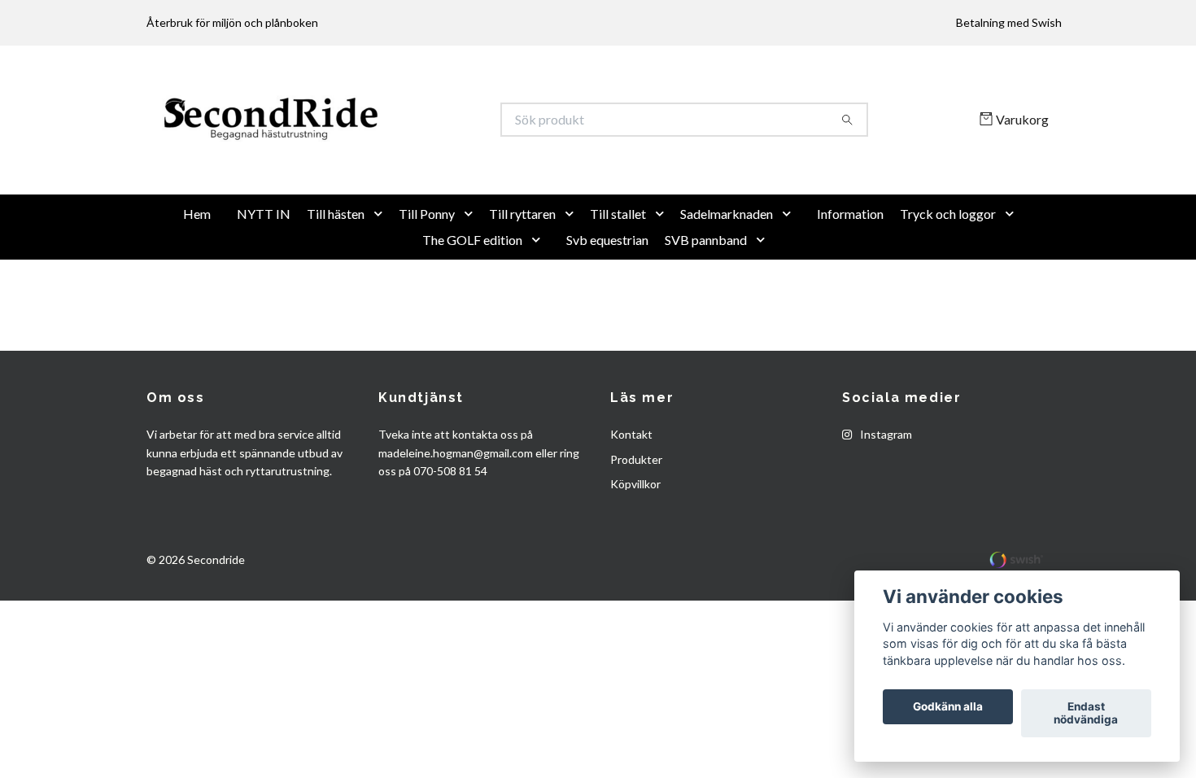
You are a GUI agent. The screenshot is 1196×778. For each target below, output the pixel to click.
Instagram (885, 488)
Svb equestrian (607, 292)
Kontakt (631, 488)
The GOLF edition (472, 292)
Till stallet (618, 266)
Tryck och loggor (948, 266)
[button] (381, 267)
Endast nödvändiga (1086, 714)
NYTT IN (263, 266)
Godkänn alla (948, 707)
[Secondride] (372, 146)
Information (850, 266)
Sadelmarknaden (726, 266)
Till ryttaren (522, 266)
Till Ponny (427, 266)
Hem (197, 266)
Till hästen (335, 266)
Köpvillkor (635, 537)
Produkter (636, 512)
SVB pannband (706, 292)
